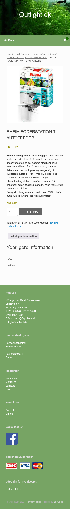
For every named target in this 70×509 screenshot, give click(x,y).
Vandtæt (10, 385)
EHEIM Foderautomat (36, 57)
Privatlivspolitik (34, 501)
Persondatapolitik (15, 354)
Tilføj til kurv (30, 211)
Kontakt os (11, 410)
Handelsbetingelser (16, 342)
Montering (11, 382)
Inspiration (11, 378)
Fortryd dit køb (14, 346)
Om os (9, 357)
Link (8, 389)
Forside (10, 53)
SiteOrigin (58, 501)
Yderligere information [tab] (24, 236)
